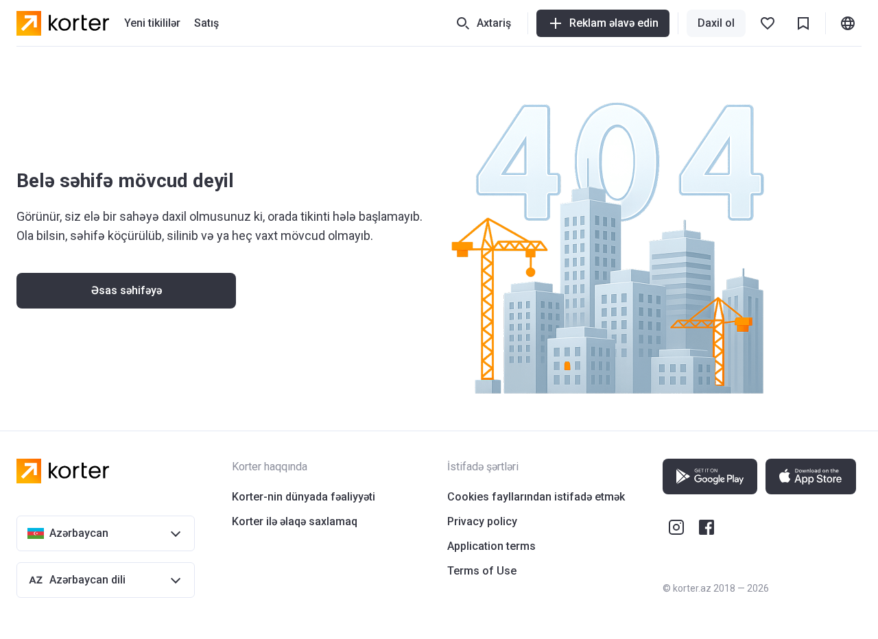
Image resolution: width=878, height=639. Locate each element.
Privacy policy (482, 521)
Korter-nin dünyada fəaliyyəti (303, 496)
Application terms (491, 546)
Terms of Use (482, 570)
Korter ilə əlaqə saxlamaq (294, 521)
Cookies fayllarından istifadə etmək (536, 496)
